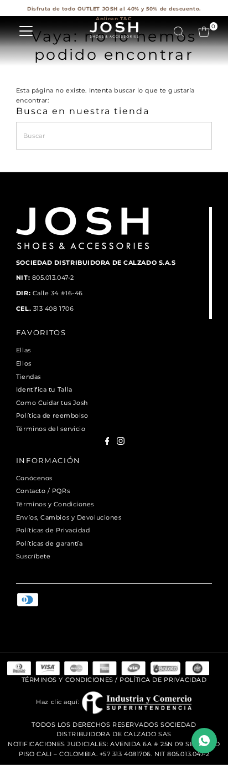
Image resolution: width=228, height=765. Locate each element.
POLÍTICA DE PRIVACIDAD (163, 680)
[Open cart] (204, 31)
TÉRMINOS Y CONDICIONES (67, 680)
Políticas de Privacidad (53, 530)
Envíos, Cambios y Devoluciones (69, 517)
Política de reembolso (52, 415)
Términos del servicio (51, 429)
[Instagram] (120, 442)
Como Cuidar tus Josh (52, 403)
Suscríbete (33, 556)
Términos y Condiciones (55, 504)
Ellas (23, 350)
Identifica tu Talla (44, 389)
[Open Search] (179, 31)
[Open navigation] (26, 31)
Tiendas (28, 377)
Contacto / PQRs (43, 491)
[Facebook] (107, 442)
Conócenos (34, 478)
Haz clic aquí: (58, 702)
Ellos (24, 363)
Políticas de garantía (49, 543)
